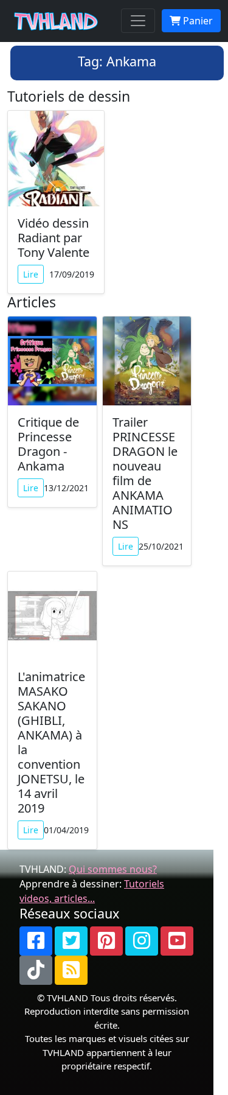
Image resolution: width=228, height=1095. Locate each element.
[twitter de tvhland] (71, 941)
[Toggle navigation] (138, 21)
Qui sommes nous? (113, 869)
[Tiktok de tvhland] (35, 970)
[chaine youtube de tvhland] (177, 941)
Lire (30, 274)
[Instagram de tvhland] (141, 941)
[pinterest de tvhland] (106, 941)
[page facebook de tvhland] (35, 941)
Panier (197, 20)
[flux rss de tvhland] (71, 970)
